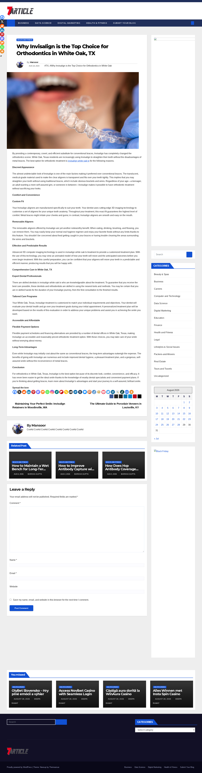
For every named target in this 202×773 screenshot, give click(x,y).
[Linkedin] (29, 392)
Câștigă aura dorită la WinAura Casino (123, 692)
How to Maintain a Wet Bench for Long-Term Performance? (30, 469)
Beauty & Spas (161, 274)
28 (178, 425)
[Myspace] (71, 392)
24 (157, 425)
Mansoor (34, 62)
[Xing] (57, 392)
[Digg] (113, 392)
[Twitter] (108, 392)
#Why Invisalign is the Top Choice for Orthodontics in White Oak (81, 66)
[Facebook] (15, 392)
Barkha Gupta (35, 474)
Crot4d (30, 429)
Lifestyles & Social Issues (167, 347)
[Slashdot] (122, 392)
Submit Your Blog (124, 23)
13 (173, 413)
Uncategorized (161, 376)
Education (159, 318)
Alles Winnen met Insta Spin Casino (167, 692)
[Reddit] (24, 392)
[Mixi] (99, 392)
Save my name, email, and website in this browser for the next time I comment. (51, 600)
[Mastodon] (38, 392)
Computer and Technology (167, 296)
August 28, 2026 (22, 699)
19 (167, 419)
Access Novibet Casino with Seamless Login (77, 692)
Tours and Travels (163, 369)
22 (184, 419)
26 (167, 425)
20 (173, 419)
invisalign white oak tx (78, 161)
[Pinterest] (33, 392)
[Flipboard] (61, 392)
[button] (188, 23)
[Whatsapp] (47, 392)
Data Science (43, 23)
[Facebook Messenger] (85, 392)
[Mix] (43, 392)
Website (14, 586)
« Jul (156, 438)
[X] (19, 392)
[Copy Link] (66, 392)
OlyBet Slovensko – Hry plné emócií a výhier (30, 692)
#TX (47, 66)
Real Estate (160, 361)
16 (189, 413)
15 (184, 413)
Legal (157, 340)
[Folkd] (75, 392)
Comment (15, 503)
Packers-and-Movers (164, 354)
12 (167, 413)
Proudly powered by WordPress (19, 767)
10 (157, 413)
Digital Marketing (69, 23)
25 (162, 425)
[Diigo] (94, 392)
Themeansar (54, 767)
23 (189, 419)
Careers (158, 289)
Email (13, 573)
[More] (131, 392)
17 (157, 419)
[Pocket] (103, 392)
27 (173, 425)
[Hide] (1, 56)
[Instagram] (52, 392)
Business (23, 23)
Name (13, 560)
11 (162, 413)
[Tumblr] (80, 392)
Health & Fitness (96, 23)
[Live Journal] (117, 392)
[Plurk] (89, 392)
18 (162, 419)
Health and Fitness (24, 40)
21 (178, 419)
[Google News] (127, 392)
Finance (158, 325)
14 (178, 413)
